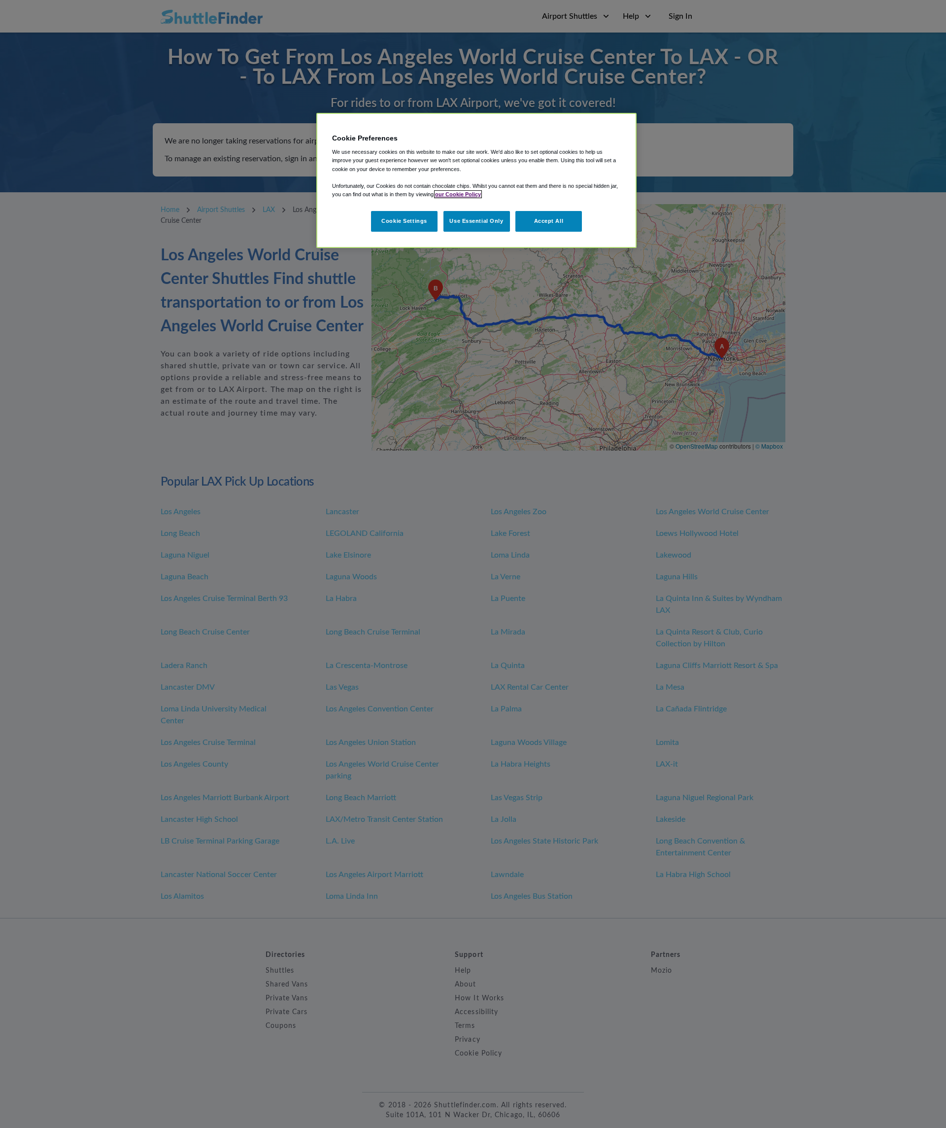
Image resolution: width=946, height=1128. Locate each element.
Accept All (549, 221)
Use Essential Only (476, 221)
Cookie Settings (404, 221)
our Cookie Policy (458, 194)
